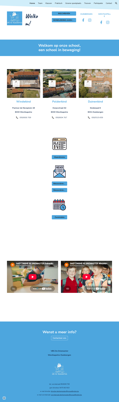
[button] (116, 3)
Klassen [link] (48, 3)
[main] (32, 19)
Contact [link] (109, 3)
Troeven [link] (87, 3)
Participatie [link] (98, 3)
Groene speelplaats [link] (73, 3)
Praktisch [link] (58, 3)
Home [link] (32, 3)
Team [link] (40, 3)
